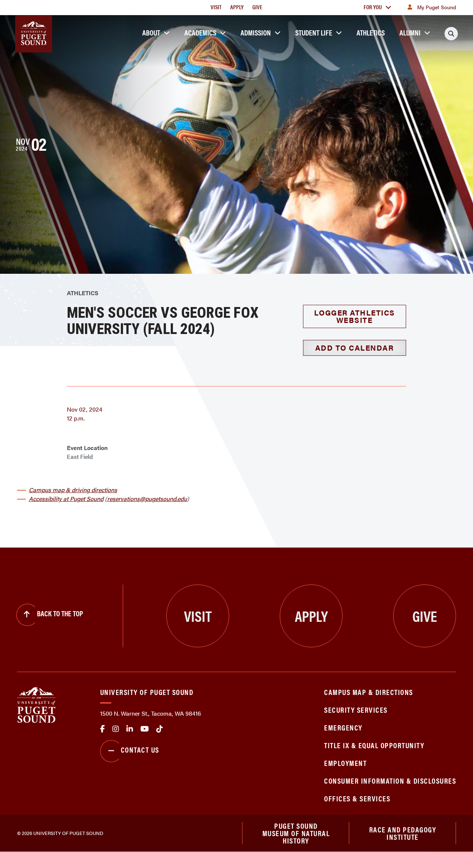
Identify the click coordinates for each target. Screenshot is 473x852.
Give (257, 7)
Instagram (115, 729)
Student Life (313, 32)
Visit (216, 7)
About (151, 32)
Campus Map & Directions (368, 691)
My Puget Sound (436, 7)
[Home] (36, 704)
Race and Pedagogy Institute (402, 833)
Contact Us (140, 749)
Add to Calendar (354, 347)
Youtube (144, 729)
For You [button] (373, 7)
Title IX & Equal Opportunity (374, 745)
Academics (200, 32)
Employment (345, 762)
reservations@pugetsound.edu (147, 498)
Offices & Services (357, 798)
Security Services (356, 709)
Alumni (410, 32)
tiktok (159, 729)
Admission (256, 32)
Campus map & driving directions (73, 489)
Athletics (371, 32)
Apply (237, 7)
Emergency (343, 727)
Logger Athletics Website (354, 316)
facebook (102, 729)
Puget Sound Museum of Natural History (296, 833)
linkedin (129, 729)
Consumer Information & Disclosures (390, 780)
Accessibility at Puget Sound (66, 498)
